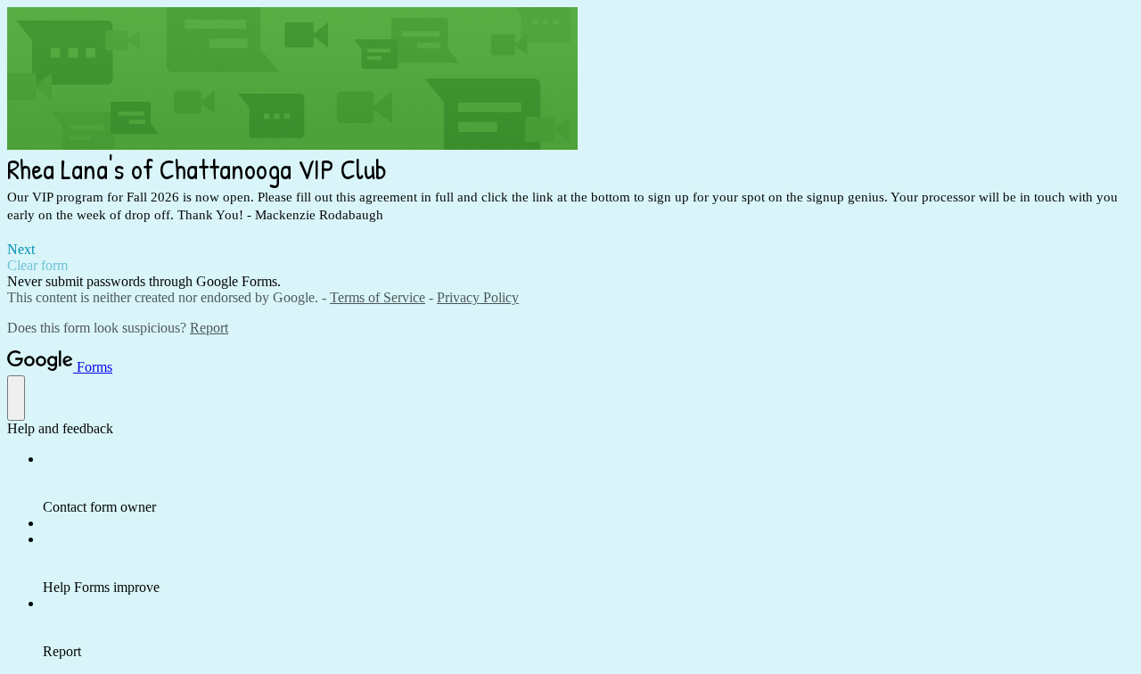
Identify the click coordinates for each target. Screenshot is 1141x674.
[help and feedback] (16, 398)
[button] (570, 250)
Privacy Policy (478, 297)
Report (209, 327)
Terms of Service (377, 297)
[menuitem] (588, 483)
